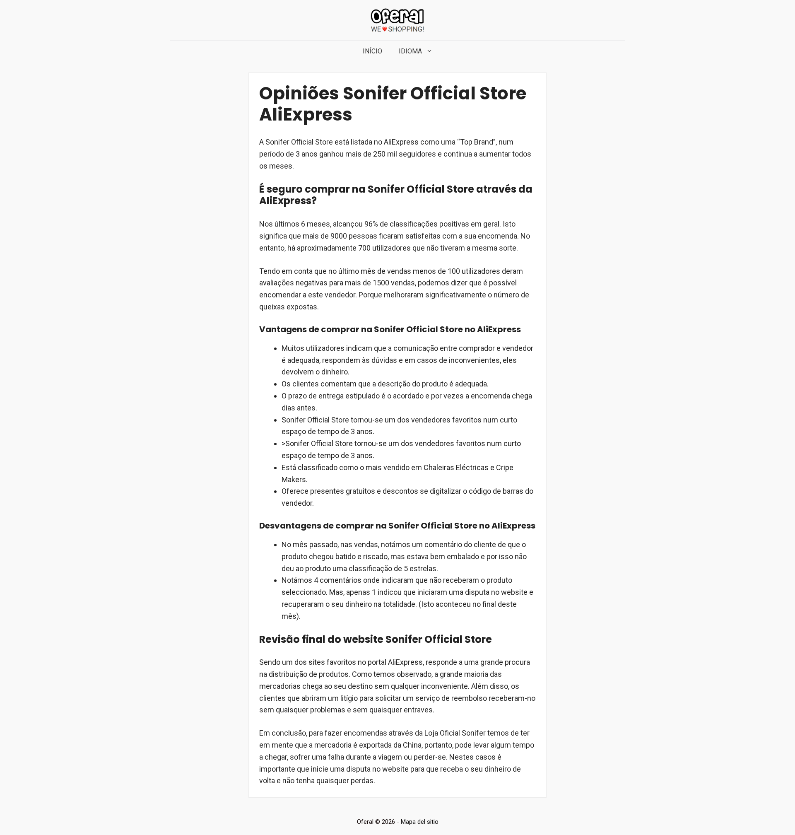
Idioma (410, 51)
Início (372, 51)
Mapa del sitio (419, 821)
